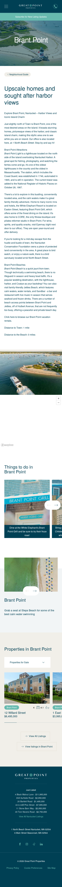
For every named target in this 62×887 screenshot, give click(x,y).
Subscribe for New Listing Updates (31, 16)
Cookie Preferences (33, 867)
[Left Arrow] (49, 505)
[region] (31, 421)
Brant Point (12, 707)
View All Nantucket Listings (31, 816)
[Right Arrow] (56, 505)
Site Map (51, 867)
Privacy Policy (12, 867)
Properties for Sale (19, 662)
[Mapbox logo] (7, 445)
